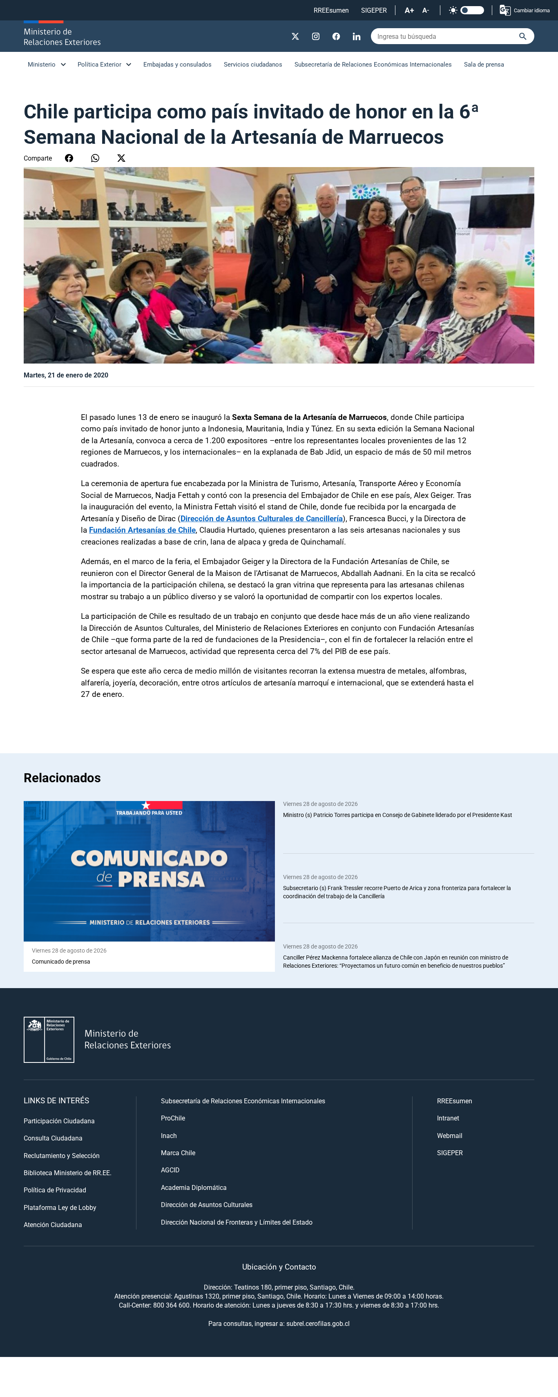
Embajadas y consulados (177, 64)
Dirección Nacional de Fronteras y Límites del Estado (236, 1222)
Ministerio (42, 64)
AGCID (170, 1169)
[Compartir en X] (121, 158)
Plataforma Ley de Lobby (60, 1207)
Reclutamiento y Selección (62, 1155)
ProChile (173, 1118)
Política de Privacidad (55, 1189)
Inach (169, 1135)
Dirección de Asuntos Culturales (206, 1204)
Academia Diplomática (194, 1187)
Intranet (448, 1118)
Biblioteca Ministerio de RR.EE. (68, 1172)
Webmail (449, 1135)
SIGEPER (374, 10)
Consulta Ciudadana (53, 1138)
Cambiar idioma (532, 10)
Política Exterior (99, 64)
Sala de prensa (484, 64)
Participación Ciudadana (59, 1120)
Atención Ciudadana (53, 1224)
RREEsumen (331, 10)
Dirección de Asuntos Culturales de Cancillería (262, 518)
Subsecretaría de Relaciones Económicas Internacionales (373, 64)
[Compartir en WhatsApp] (95, 158)
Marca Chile (178, 1152)
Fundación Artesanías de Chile (142, 529)
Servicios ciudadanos (253, 64)
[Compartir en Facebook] (69, 158)
